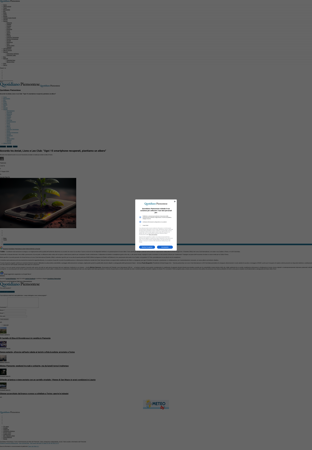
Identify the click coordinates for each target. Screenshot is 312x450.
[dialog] (156, 225)
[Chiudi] (174, 201)
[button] (156, 225)
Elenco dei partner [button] (153, 234)
